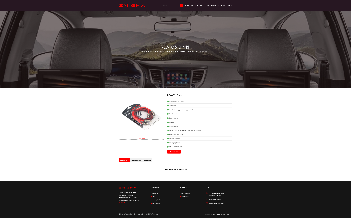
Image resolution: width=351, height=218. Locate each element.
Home (187, 5)
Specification (136, 160)
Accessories (181, 51)
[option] (141, 117)
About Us (194, 5)
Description (124, 160)
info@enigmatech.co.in (216, 203)
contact (230, 5)
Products (204, 5)
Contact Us (156, 203)
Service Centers (186, 193)
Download (147, 160)
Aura (172, 51)
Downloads (185, 196)
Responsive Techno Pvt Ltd (221, 214)
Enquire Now (174, 151)
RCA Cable (191, 51)
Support (214, 5)
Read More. (122, 202)
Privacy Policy (156, 200)
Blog (223, 5)
